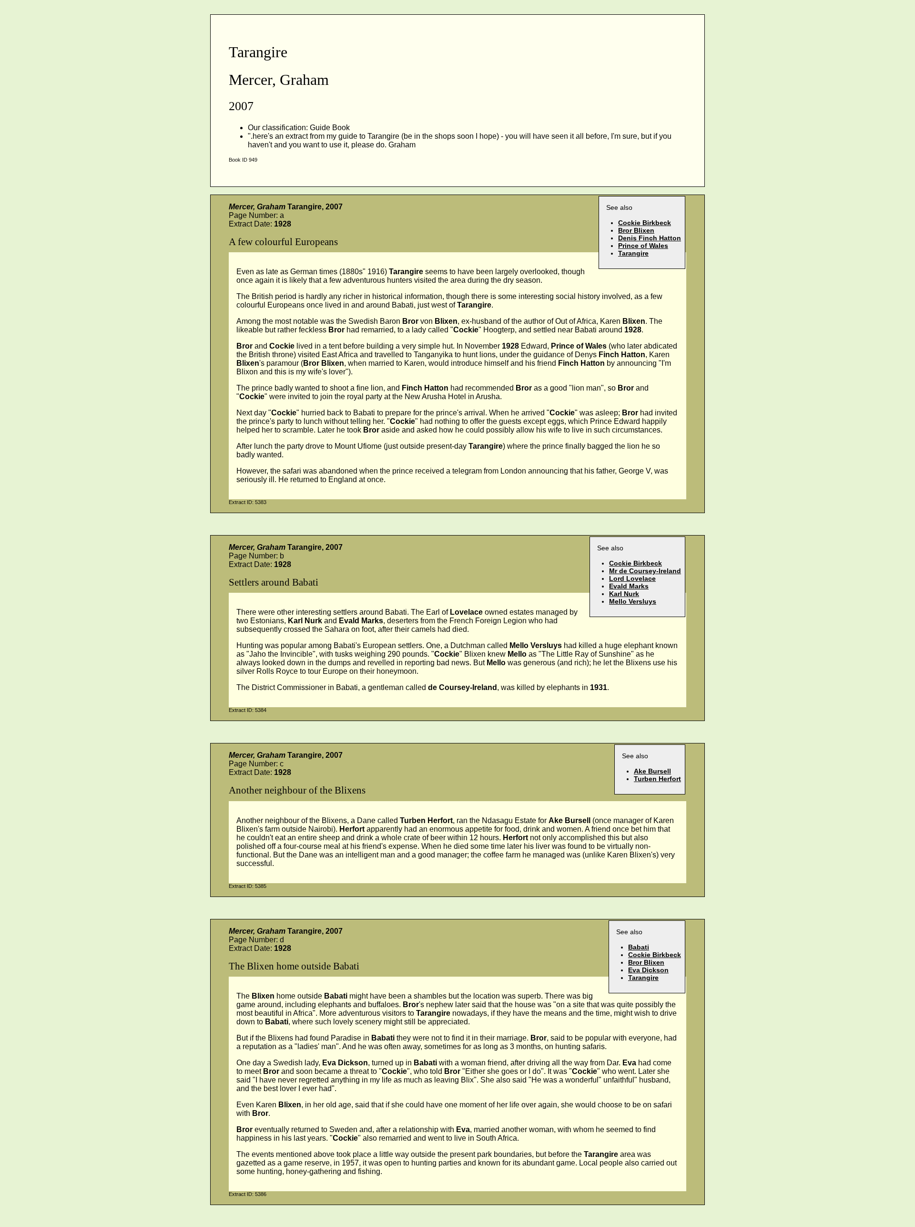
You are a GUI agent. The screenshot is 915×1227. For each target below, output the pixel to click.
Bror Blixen (636, 230)
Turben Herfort (657, 779)
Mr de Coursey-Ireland (645, 571)
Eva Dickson (648, 970)
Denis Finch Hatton (649, 238)
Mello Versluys (632, 601)
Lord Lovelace (632, 578)
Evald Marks (629, 586)
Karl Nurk (624, 594)
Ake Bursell (652, 771)
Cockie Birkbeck (644, 223)
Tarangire (633, 253)
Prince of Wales (643, 245)
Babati (638, 947)
